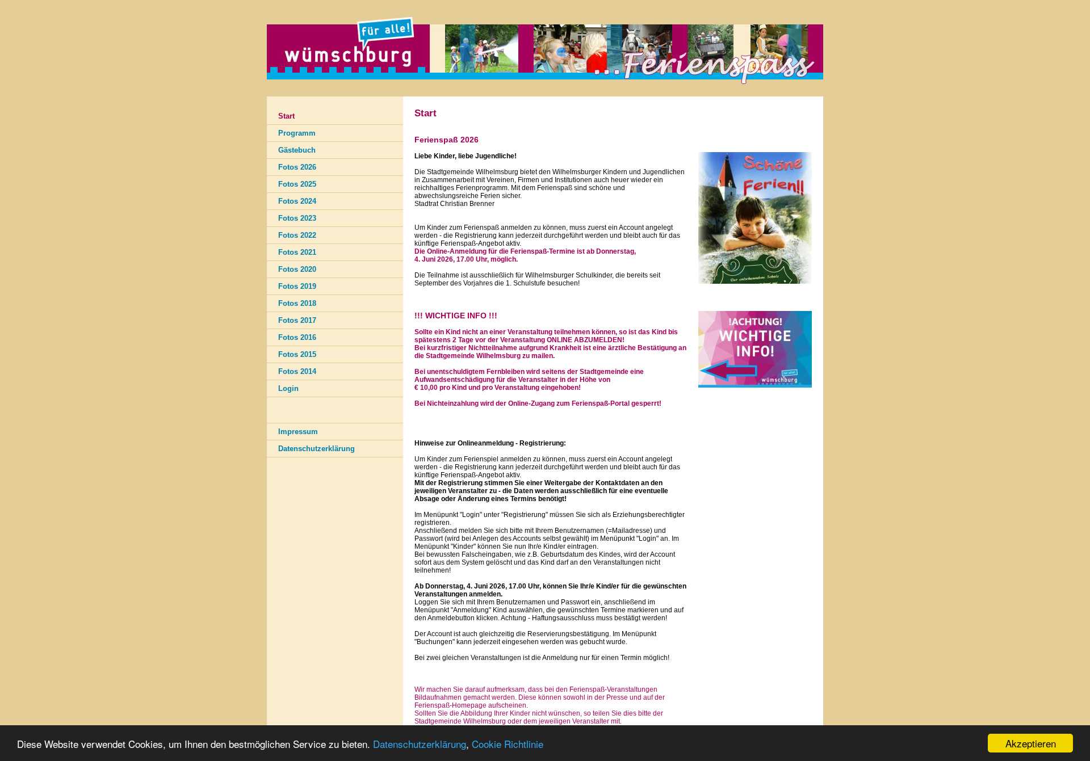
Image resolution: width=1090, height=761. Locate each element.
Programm (297, 133)
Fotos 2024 (297, 201)
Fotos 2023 (297, 218)
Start (286, 116)
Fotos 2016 (297, 337)
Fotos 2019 (297, 286)
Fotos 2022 (297, 235)
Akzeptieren (1030, 743)
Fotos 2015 (297, 354)
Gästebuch (297, 150)
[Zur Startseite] (545, 94)
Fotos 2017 (297, 320)
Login (288, 388)
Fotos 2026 (297, 167)
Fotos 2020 (297, 269)
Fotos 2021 (297, 252)
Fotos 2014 (297, 371)
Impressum (298, 431)
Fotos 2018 (297, 303)
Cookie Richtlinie (507, 744)
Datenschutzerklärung (419, 744)
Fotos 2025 (297, 184)
